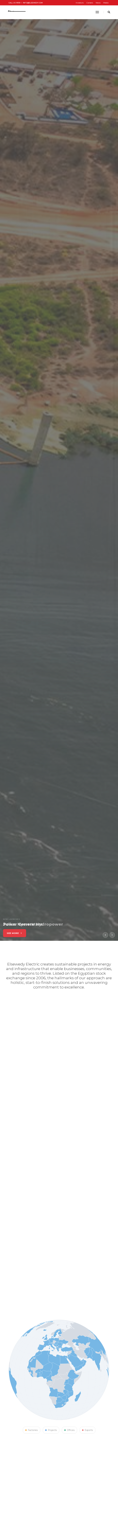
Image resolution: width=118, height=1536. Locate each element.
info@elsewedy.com (33, 3)
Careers (89, 3)
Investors (80, 3)
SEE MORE (13, 933)
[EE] (18, 12)
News (98, 3)
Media (105, 3)
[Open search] (109, 12)
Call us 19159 (14, 3)
